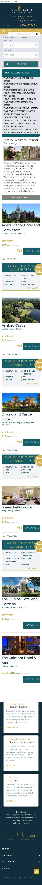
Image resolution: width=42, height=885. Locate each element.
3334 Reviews (25, 673)
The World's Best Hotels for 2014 (19, 120)
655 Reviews (15, 437)
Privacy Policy (29, 878)
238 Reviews (15, 619)
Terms (22, 878)
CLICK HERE (10, 801)
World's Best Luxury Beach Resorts (21, 108)
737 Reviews (15, 341)
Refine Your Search (21, 197)
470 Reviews (15, 522)
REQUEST (10, 766)
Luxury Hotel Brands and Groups (20, 99)
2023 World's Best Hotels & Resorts (21, 132)
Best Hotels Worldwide (15, 114)
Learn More (31, 288)
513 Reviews (15, 245)
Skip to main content (8, 1)
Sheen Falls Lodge (17, 507)
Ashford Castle (14, 325)
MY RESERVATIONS (31, 21)
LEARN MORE (11, 728)
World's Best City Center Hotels (19, 111)
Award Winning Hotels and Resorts (21, 129)
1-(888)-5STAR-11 (28, 25)
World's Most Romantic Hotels (19, 90)
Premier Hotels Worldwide (17, 117)
